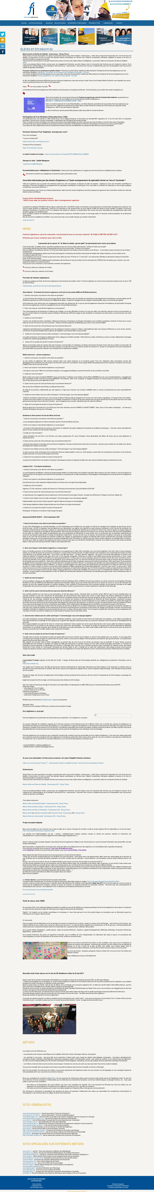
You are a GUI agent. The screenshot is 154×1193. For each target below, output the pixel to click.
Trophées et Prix (94, 23)
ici (47, 187)
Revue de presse (60, 23)
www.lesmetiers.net (29, 1161)
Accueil (24, 23)
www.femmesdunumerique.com (33, 1118)
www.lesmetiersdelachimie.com (33, 1166)
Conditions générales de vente (118, 1187)
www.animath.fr (28, 1159)
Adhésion (49, 23)
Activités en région (35, 23)
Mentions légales (118, 1184)
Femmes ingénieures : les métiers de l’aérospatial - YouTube (57, 76)
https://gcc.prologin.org (30, 663)
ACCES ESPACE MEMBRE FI (121, 4)
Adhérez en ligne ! (120, 16)
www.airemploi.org (29, 1169)
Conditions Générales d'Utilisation (118, 1186)
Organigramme (37, 1186)
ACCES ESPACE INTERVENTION (121, 1)
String (78, 813)
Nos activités (37, 1184)
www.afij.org (27, 1133)
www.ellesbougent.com (30, 1117)
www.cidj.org (27, 1128)
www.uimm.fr (27, 1151)
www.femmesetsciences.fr (32, 1113)
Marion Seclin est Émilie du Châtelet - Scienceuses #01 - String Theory (46, 784)
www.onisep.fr (27, 1156)
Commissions (108, 23)
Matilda (52, 1078)
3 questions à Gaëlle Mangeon (33, 164)
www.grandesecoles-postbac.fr (33, 1125)
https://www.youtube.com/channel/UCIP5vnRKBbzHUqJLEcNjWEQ (67, 154)
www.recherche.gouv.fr (30, 1123)
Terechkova (45, 813)
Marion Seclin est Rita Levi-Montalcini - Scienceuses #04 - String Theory (46, 810)
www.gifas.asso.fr (29, 1171)
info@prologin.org (48, 700)
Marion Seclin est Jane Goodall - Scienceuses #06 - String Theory (44, 816)
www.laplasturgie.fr (29, 1168)
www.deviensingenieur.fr (31, 1154)
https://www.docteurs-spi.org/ (33, 148)
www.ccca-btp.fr (28, 1164)
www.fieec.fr (27, 1173)
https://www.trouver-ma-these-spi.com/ (36, 141)
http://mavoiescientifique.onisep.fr (34, 1130)
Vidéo (25, 62)
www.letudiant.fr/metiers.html (33, 1158)
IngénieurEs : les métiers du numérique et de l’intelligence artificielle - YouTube (63, 72)
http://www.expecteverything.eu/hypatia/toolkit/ (39, 831)
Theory (82, 813)
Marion (25, 813)
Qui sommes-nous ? (36, 1187)
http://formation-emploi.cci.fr (32, 1135)
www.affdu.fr (27, 1120)
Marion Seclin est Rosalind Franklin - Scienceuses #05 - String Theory (45, 803)
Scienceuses (67, 813)
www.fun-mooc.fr (28, 220)
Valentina (37, 813)
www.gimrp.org (28, 1153)
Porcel (59, 813)
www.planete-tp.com (30, 1163)
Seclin (30, 813)
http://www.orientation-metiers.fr (34, 1132)
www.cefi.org (27, 1127)
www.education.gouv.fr (30, 1122)
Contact (119, 23)
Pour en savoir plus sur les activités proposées (38, 889)
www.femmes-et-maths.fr (31, 1115)
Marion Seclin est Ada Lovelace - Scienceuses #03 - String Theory (44, 806)
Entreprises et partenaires (77, 23)
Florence (54, 813)
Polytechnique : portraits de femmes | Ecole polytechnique (42, 286)
